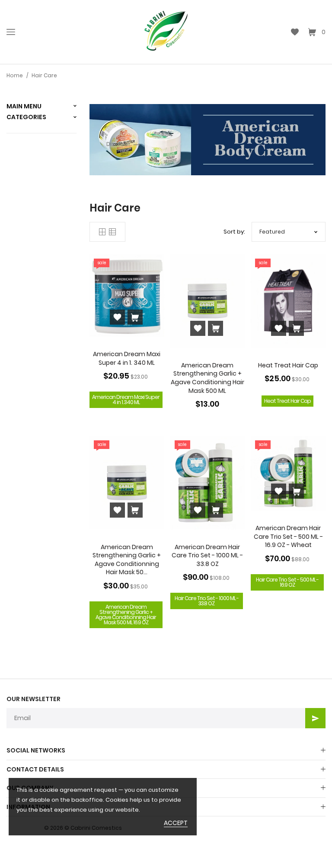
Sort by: (234, 232)
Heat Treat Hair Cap (288, 365)
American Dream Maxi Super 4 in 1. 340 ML (126, 358)
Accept (176, 823)
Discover (119, 144)
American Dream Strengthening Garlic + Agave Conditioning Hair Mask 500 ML (207, 378)
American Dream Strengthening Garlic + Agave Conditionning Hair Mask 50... (127, 560)
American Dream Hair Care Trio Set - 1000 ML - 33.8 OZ (207, 555)
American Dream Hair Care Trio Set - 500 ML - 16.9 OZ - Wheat (288, 536)
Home (14, 75)
